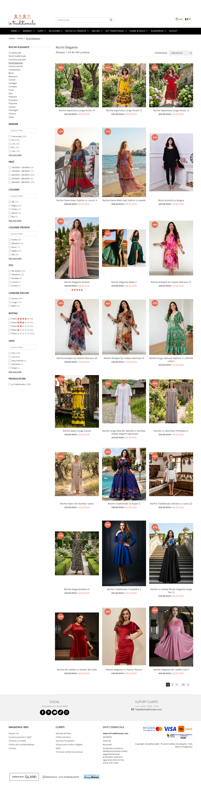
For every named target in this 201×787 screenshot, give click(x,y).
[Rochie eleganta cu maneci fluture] (124, 636)
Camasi (12, 79)
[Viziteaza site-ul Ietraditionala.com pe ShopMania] (91, 776)
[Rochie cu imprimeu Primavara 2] (171, 401)
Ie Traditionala (18, 384)
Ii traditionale (15, 52)
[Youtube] (54, 712)
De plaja (15, 278)
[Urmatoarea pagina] (188, 685)
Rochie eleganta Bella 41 (77, 589)
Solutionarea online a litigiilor (69, 744)
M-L (13, 147)
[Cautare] (111, 20)
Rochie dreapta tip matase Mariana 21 (171, 282)
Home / (13, 38)
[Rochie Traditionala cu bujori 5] (124, 474)
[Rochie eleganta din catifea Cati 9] (171, 636)
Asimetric (15, 364)
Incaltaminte (14, 69)
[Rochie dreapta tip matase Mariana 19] (124, 327)
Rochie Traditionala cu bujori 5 (124, 503)
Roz (13, 216)
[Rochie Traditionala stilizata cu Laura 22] (171, 474)
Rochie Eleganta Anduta (77, 282)
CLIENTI (60, 727)
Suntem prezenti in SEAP (20, 737)
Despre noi (14, 733)
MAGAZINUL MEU (19, 727)
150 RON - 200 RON (20, 171)
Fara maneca (17, 360)
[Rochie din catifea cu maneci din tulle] (77, 636)
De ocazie (15, 270)
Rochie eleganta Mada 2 (124, 282)
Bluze (11, 73)
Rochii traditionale (17, 56)
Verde (14, 209)
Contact (12, 748)
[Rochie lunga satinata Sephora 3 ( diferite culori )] (171, 327)
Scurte (14, 298)
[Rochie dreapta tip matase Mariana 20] (77, 327)
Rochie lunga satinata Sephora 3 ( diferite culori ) (171, 360)
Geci (11, 93)
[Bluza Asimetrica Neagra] (171, 162)
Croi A (14, 356)
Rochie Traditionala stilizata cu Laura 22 (171, 503)
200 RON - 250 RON (20, 174)
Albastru (15, 243)
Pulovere (13, 103)
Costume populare (17, 59)
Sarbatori (15, 274)
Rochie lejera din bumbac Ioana (77, 503)
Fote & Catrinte (16, 66)
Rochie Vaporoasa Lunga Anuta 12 (171, 110)
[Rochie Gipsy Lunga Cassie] (77, 401)
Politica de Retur (63, 737)
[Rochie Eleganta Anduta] (77, 248)
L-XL (13, 143)
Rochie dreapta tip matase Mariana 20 (77, 358)
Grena (14, 212)
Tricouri (12, 113)
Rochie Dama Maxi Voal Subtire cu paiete (124, 200)
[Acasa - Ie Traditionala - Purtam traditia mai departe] (24, 19)
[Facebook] (42, 712)
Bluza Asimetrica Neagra (171, 200)
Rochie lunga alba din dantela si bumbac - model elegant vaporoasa (124, 432)
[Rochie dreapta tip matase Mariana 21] (171, 248)
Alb (12, 201)
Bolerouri (13, 76)
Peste (14, 318)
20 (183, 684)
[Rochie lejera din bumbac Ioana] (77, 474)
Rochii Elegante (16, 63)
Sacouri (12, 106)
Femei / (21, 38)
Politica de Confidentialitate (21, 744)
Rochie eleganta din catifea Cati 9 (171, 669)
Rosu (13, 247)
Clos (13, 353)
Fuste (11, 89)
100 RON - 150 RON (20, 167)
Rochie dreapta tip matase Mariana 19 (124, 358)
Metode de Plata (63, 733)
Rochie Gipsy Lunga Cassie (77, 430)
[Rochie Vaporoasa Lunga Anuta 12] (171, 85)
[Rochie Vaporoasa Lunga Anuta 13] (124, 85)
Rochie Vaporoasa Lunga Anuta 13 (124, 110)
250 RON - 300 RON (20, 178)
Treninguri (13, 110)
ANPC (58, 748)
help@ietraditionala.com (148, 709)
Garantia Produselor (65, 740)
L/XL (13, 151)
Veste (11, 117)
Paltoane (13, 96)
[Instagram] (66, 712)
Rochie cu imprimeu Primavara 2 (171, 430)
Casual (14, 282)
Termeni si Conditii (17, 740)
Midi (13, 305)
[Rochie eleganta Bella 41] (77, 553)
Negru (14, 205)
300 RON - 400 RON (20, 182)
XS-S (13, 140)
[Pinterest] (48, 712)
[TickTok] (60, 712)
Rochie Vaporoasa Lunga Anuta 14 (77, 110)
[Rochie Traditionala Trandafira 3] (124, 553)
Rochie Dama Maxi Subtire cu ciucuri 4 (77, 200)
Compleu (13, 86)
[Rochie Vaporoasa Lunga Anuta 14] (77, 85)
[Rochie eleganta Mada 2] (124, 248)
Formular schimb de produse (69, 751)
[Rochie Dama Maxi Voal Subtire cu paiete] (124, 162)
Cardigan (13, 83)
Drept (14, 368)
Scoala (14, 285)
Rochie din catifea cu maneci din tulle (77, 669)
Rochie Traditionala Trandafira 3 (124, 589)
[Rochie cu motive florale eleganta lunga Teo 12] (171, 553)
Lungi (14, 302)
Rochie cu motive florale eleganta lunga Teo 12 (171, 591)
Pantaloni (13, 100)
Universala (16, 136)
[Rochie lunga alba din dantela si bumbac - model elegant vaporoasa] (124, 401)
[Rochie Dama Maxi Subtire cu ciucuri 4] (77, 162)
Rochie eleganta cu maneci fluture (124, 669)
